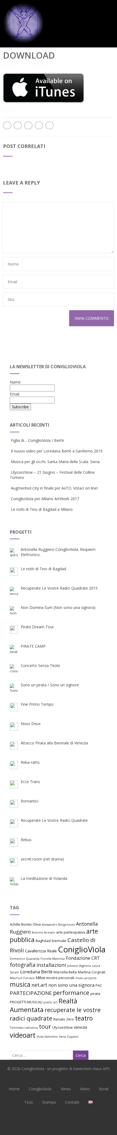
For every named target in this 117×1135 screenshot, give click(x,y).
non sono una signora (71, 985)
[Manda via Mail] (39, 125)
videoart (23, 1035)
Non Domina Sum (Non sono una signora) (58, 607)
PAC (99, 985)
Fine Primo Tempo (37, 704)
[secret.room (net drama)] (14, 862)
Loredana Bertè (36, 971)
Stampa (49, 1102)
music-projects (85, 978)
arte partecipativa (70, 932)
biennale (59, 940)
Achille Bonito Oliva (25, 924)
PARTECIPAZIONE (31, 992)
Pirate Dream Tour (37, 626)
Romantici (29, 801)
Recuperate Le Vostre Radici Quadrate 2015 (59, 588)
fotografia (22, 964)
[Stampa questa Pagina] (49, 125)
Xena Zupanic (69, 1037)
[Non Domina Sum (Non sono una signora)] (14, 610)
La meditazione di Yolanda (44, 878)
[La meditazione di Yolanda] (14, 881)
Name (15, 382)
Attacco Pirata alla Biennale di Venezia (54, 742)
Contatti (72, 1102)
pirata (95, 993)
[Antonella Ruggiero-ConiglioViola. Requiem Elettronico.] (14, 552)
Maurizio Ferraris (22, 978)
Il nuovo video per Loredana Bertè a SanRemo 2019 (57, 451)
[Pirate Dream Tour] (14, 630)
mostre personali (60, 977)
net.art (39, 985)
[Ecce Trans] (14, 784)
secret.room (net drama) (42, 859)
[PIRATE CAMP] (14, 649)
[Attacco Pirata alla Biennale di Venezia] (14, 746)
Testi (28, 1102)
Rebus (26, 839)
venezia (80, 1027)
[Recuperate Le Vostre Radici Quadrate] (14, 823)
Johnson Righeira (79, 966)
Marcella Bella (65, 972)
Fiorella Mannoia (53, 959)
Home (14, 1088)
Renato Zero (63, 1019)
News (66, 1088)
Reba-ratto (30, 762)
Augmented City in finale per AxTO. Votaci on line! (54, 488)
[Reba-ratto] (14, 765)
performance (71, 993)
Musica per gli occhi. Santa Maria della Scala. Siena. (55, 461)
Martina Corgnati (91, 972)
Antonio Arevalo (43, 932)
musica (20, 984)
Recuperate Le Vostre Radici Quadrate (54, 820)
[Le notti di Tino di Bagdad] (14, 572)
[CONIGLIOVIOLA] (23, 44)
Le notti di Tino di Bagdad (43, 568)
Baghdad (43, 940)
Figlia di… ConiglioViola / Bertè (37, 440)
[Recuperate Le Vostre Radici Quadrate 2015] (14, 591)
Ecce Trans (30, 781)
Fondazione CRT (83, 958)
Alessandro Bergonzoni (58, 924)
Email (14, 394)
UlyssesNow (62, 1027)
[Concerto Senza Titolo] (14, 668)
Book (104, 1088)
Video (85, 1088)
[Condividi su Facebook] (7, 125)
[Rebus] (14, 842)
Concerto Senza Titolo (40, 665)
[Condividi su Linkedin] (28, 125)
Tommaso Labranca (24, 1028)
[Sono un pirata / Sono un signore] (14, 688)
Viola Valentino (47, 1037)
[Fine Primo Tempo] (14, 707)
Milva (40, 977)
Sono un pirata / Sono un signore (50, 684)
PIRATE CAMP (33, 646)
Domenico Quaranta (24, 959)
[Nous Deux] (14, 726)
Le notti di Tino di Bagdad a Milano (42, 509)
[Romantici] (14, 804)
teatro (84, 1018)
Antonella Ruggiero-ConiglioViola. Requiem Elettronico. (58, 552)
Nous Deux (31, 723)
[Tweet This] (18, 125)
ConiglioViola (82, 949)
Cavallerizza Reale (41, 950)
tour (45, 1026)
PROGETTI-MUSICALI (26, 1002)
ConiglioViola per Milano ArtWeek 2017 (45, 498)
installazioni (51, 964)
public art (50, 1002)
